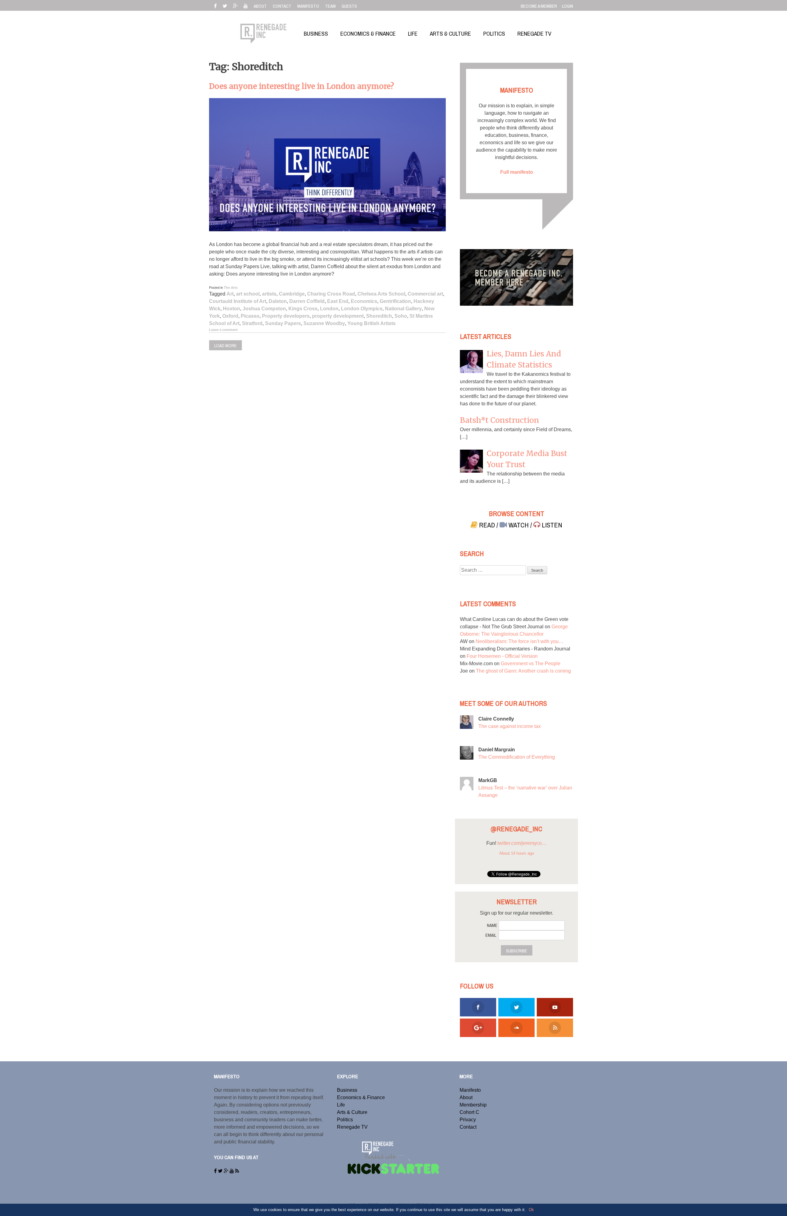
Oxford (230, 316)
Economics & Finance (361, 1097)
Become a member (539, 6)
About (466, 1097)
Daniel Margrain (496, 749)
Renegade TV (352, 1127)
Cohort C (469, 1112)
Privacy (468, 1119)
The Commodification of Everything (516, 757)
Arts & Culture (352, 1112)
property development (338, 316)
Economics (364, 301)
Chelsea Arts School (381, 293)
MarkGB (487, 780)
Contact (468, 1127)
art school (247, 293)
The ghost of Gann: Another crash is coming (523, 671)
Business (347, 1090)
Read (487, 525)
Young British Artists (371, 323)
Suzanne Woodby (324, 323)
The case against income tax (509, 726)
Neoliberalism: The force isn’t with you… (520, 641)
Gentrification (395, 301)
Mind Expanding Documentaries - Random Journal (515, 648)
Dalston (278, 301)
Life (341, 1104)
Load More (225, 345)
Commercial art (425, 293)
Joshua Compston (264, 308)
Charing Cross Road (331, 293)
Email (490, 935)
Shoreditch (379, 316)
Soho (400, 316)
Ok (531, 1209)
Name (492, 925)
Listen (551, 525)
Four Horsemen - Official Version (502, 656)
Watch (518, 525)
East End (337, 301)
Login (567, 6)
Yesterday (516, 860)
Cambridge (292, 293)
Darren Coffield (307, 301)
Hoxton (231, 308)
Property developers (286, 316)
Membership (473, 1104)
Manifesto (470, 1090)
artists (269, 293)
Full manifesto (516, 172)
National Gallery (403, 308)
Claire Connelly (496, 718)
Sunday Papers (283, 323)
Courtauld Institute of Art (237, 301)
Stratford (252, 323)
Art (230, 293)
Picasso (250, 316)
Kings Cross (303, 308)
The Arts (231, 287)
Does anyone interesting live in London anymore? (301, 86)
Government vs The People (530, 663)
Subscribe (516, 951)
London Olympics (361, 308)
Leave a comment (223, 330)
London (329, 308)
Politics (345, 1119)
